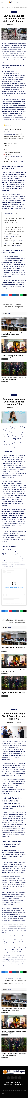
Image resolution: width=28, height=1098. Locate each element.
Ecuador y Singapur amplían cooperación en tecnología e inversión (13, 378)
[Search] (26, 2)
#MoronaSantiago (9, 134)
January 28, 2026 (18, 161)
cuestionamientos (9, 749)
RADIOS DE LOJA (18, 1087)
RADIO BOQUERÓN (16, 1082)
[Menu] (2, 2)
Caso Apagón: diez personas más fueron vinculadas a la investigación (13, 333)
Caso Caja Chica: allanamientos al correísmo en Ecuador (7, 982)
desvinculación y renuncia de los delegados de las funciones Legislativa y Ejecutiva (13, 745)
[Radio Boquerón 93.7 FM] (14, 2)
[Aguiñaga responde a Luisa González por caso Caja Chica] (14, 417)
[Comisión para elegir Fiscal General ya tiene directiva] (14, 732)
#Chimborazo (9, 214)
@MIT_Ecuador (10, 236)
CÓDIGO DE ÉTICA (18, 1084)
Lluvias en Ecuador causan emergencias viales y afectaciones (20, 620)
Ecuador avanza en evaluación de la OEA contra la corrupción (13, 356)
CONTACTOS (9, 1087)
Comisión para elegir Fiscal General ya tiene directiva (7, 620)
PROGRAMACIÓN (8, 1084)
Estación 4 (13, 1090)
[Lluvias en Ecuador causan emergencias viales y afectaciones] (14, 34)
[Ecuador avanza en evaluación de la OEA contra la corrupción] (14, 346)
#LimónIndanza (8, 132)
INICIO (8, 1082)
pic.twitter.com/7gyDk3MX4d (14, 157)
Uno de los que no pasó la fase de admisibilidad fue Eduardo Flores (13, 834)
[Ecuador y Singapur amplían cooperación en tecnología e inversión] (14, 369)
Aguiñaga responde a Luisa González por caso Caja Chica (7, 304)
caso (15, 439)
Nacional (14, 11)
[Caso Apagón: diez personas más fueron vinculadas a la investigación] (14, 324)
